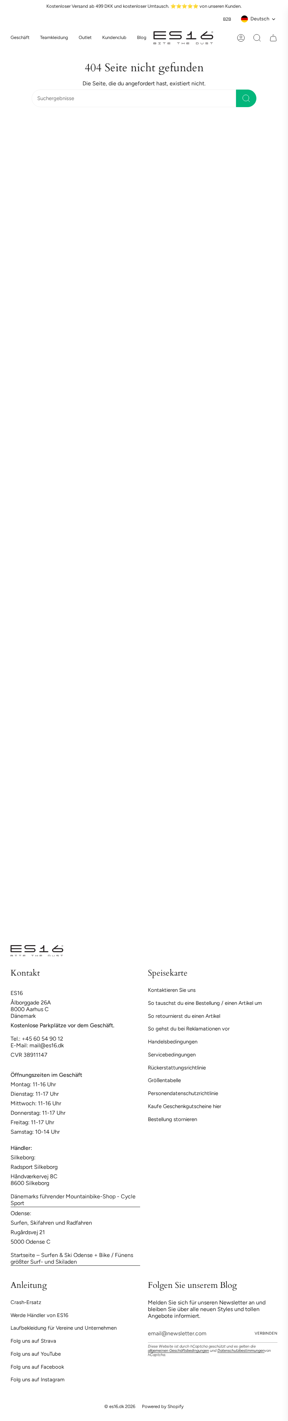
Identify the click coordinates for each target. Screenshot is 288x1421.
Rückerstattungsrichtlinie (177, 1068)
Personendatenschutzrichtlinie (183, 1093)
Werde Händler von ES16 (39, 1315)
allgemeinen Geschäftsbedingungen (178, 1350)
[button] (54, 38)
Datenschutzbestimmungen (240, 1350)
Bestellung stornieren (172, 1119)
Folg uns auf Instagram (38, 1379)
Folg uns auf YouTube (36, 1354)
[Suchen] (246, 98)
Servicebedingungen (172, 1055)
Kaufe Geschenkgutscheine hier (184, 1106)
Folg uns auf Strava (33, 1341)
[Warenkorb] (273, 38)
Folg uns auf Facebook (37, 1367)
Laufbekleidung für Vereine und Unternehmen (64, 1328)
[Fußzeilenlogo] (37, 950)
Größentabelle (164, 1080)
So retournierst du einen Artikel (184, 1016)
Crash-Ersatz (26, 1302)
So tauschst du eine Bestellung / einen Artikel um (205, 1003)
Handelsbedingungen (172, 1042)
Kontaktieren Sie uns (172, 990)
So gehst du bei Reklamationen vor (189, 1029)
